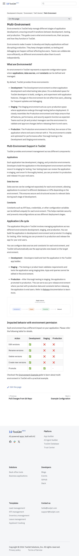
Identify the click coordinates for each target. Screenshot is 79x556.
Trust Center (49, 447)
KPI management (16, 512)
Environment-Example (28, 375)
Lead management (17, 508)
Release (46, 289)
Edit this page (15, 387)
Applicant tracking (17, 523)
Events (44, 476)
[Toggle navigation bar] (4, 3)
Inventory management (19, 515)
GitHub (44, 479)
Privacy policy (15, 550)
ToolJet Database (51, 444)
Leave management (17, 519)
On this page (14, 19)
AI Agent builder (51, 440)
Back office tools (16, 472)
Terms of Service (35, 550)
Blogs (43, 472)
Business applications (18, 476)
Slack (43, 483)
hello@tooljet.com (49, 508)
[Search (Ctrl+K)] (59, 3)
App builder (49, 436)
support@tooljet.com (50, 512)
